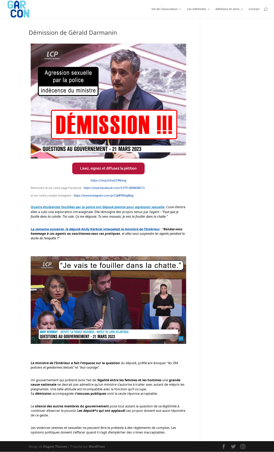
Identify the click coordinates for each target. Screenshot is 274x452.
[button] (108, 168)
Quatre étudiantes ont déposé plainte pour (97, 207)
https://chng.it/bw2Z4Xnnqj (108, 180)
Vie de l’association (164, 9)
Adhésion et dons (227, 9)
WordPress (97, 446)
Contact (254, 9)
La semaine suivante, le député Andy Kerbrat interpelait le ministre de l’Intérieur (95, 229)
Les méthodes (196, 9)
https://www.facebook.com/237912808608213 (114, 188)
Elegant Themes (55, 446)
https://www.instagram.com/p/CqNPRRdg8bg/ (104, 195)
